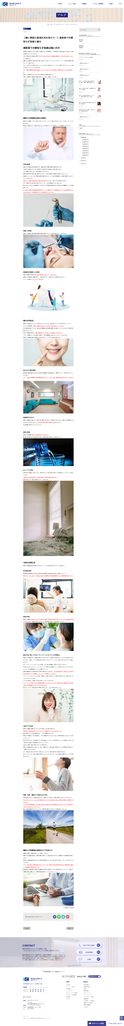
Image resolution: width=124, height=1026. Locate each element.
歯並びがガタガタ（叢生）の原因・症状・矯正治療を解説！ (87, 110)
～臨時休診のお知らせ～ (84, 63)
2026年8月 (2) (85, 139)
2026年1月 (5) (85, 155)
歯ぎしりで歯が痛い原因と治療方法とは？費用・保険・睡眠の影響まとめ (87, 82)
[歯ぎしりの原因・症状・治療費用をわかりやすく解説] (99, 89)
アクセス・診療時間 (98, 3)
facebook (54, 917)
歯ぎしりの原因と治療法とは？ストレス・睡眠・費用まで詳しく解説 (87, 96)
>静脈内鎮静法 (87, 1005)
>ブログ (68, 999)
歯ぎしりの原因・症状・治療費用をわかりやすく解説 (87, 89)
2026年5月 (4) (85, 146)
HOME (60, 3)
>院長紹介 (68, 989)
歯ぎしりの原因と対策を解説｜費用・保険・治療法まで (87, 103)
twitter (63, 917)
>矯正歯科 (86, 999)
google (67, 917)
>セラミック (86, 993)
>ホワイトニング (87, 995)
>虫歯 (84, 989)
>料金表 (68, 997)
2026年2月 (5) (85, 153)
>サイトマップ (25, 1016)
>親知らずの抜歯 (87, 1003)
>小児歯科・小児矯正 (88, 1001)
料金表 (111, 3)
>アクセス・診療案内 (71, 995)
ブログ (120, 3)
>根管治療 (86, 991)
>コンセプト (69, 991)
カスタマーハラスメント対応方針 (86, 57)
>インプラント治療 (88, 997)
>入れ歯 (85, 1007)
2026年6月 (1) (85, 144)
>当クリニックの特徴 (71, 993)
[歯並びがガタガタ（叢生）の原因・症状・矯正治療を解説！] (99, 111)
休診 (81, 128)
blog (26, 28)
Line (59, 917)
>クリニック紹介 (70, 987)
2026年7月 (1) (85, 141)
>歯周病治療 (86, 987)
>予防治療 (86, 985)
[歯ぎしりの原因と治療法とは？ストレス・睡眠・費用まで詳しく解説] (99, 96)
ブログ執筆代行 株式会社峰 (68, 907)
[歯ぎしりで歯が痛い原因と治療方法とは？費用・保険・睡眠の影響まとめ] (99, 82)
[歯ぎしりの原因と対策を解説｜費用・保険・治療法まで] (99, 103)
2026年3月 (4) (85, 150)
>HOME (68, 985)
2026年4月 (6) (85, 148)
